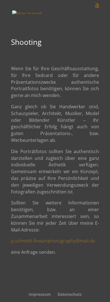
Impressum (39, 294)
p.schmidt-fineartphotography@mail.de (53, 241)
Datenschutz (70, 294)
